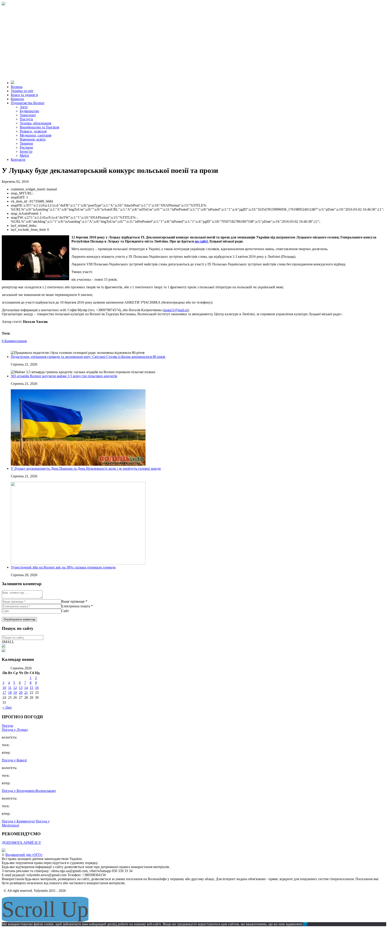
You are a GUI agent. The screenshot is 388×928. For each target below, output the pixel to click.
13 (20, 688)
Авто (24, 107)
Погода (7, 725)
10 (4, 688)
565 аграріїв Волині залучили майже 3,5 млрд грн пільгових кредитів (64, 376)
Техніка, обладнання (35, 123)
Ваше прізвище (73, 601)
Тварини (26, 143)
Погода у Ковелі (14, 760)
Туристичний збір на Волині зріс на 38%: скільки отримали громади (63, 567)
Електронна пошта (75, 606)
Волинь (16, 87)
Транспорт (28, 115)
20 (20, 692)
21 (26, 692)
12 (15, 688)
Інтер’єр (26, 151)
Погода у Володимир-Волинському (29, 791)
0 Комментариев (14, 341)
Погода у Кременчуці (18, 821)
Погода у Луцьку (15, 730)
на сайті (201, 241)
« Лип (7, 707)
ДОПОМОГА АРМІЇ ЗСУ (21, 842)
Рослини (26, 147)
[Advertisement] (194, 39)
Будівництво (29, 111)
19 (15, 692)
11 (9, 688)
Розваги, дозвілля (33, 131)
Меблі (24, 155)
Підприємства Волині (27, 103)
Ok (305, 924)
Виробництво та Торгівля (39, 127)
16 (37, 688)
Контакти (18, 159)
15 (31, 688)
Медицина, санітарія (35, 135)
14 (26, 688)
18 (10, 692)
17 (4, 692)
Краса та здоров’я (24, 95)
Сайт (65, 611)
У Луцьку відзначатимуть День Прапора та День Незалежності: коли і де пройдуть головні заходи (86, 468)
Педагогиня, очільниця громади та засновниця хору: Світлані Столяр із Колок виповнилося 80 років (88, 357)
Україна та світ (22, 91)
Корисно (17, 99)
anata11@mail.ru (176, 310)
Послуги (26, 119)
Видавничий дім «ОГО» (24, 855)
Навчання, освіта (33, 139)
